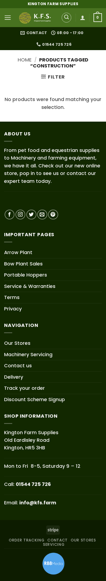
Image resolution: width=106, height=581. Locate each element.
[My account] (82, 18)
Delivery (13, 377)
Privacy (13, 308)
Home (25, 59)
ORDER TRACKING (27, 540)
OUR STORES (83, 540)
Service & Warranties (29, 286)
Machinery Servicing (28, 354)
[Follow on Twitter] (31, 215)
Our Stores (17, 343)
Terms (12, 297)
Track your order (24, 388)
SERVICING (53, 544)
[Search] (66, 17)
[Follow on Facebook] (10, 215)
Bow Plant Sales (23, 263)
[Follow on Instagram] (20, 215)
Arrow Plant (18, 252)
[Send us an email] (42, 215)
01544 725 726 (33, 484)
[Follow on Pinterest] (53, 215)
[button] (7, 18)
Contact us (18, 365)
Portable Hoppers (25, 274)
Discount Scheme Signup (34, 399)
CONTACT (57, 540)
